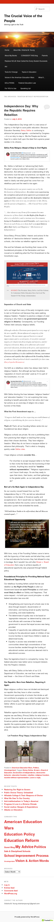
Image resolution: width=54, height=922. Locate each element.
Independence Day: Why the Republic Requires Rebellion (21, 110)
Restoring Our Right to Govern (17, 789)
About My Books (11, 55)
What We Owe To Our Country (17, 798)
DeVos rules (20, 449)
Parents (45, 55)
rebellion (31, 775)
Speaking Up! (25, 88)
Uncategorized (10, 770)
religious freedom (42, 775)
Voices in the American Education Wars (19, 77)
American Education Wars (22, 767)
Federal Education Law (27, 83)
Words (44, 860)
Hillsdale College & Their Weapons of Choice (23, 795)
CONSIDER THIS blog (29, 55)
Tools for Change (11, 72)
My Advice (24, 846)
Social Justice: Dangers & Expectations (21, 807)
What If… (41, 77)
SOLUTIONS (9, 83)
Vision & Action (27, 860)
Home (7, 50)
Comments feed (11, 890)
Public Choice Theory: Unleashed (18, 792)
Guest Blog (9, 847)
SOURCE (14, 290)
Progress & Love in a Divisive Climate (20, 804)
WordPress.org (10, 893)
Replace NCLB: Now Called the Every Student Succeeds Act (26, 64)
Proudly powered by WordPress (27, 917)
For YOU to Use (10, 88)
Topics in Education (29, 72)
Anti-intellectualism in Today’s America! (21, 801)
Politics (36, 767)
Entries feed (9, 887)
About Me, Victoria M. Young (24, 50)
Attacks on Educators (13, 809)
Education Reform (21, 840)
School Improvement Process (26, 855)
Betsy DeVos (25, 130)
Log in (7, 885)
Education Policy (19, 834)
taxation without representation (16, 777)
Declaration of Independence (24, 772)
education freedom (19, 775)
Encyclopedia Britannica (14, 362)
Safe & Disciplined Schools (17, 851)
